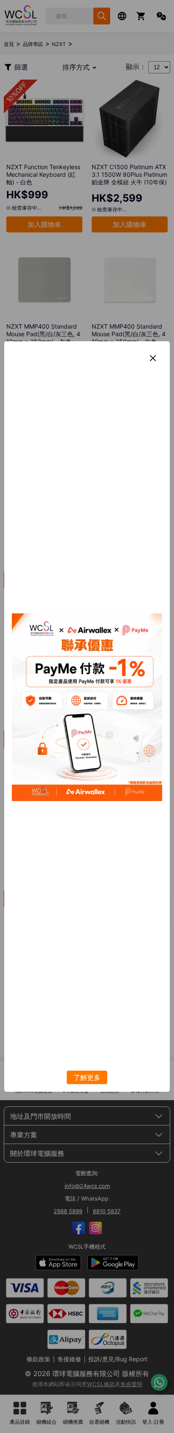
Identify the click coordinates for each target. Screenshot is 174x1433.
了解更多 (87, 1077)
